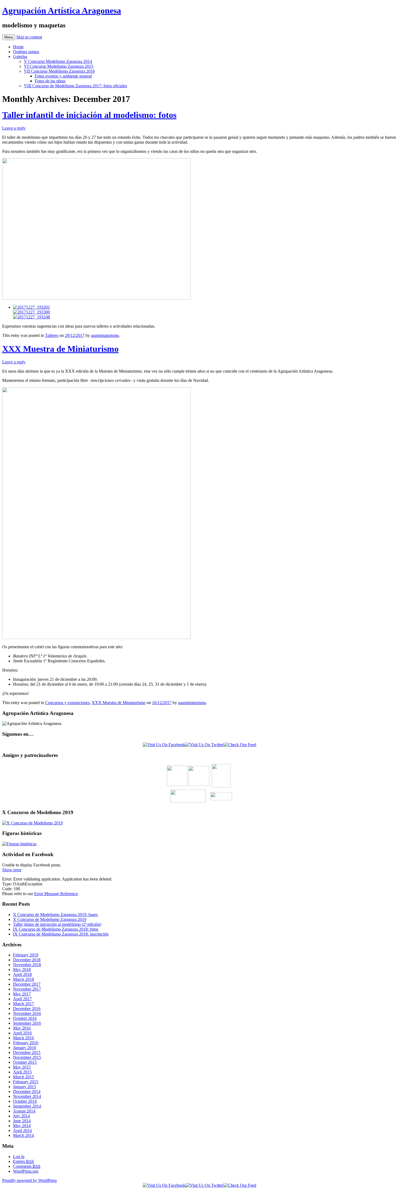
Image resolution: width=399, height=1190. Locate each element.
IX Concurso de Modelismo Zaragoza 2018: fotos (55, 929)
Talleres (51, 335)
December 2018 (26, 959)
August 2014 (24, 1111)
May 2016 (22, 1028)
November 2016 (27, 1013)
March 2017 (23, 1003)
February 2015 (25, 1081)
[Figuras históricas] (19, 843)
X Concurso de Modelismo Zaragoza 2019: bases (55, 914)
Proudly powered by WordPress (29, 1180)
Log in (18, 1156)
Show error (11, 869)
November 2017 (27, 989)
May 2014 (22, 1125)
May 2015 (22, 1067)
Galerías (20, 56)
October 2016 (25, 1018)
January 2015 (24, 1086)
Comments (26, 1166)
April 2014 (22, 1130)
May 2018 (22, 969)
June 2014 (22, 1120)
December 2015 (26, 1052)
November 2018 (27, 964)
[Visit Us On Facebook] (164, 744)
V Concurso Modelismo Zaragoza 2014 (58, 61)
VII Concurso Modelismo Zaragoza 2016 (59, 71)
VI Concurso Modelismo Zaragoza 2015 (58, 66)
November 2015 (27, 1057)
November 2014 (27, 1096)
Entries (23, 1161)
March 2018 (23, 979)
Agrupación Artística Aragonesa (61, 10)
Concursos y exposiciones (67, 702)
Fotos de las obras (50, 81)
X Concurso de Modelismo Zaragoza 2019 (49, 919)
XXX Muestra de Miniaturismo (60, 349)
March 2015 (23, 1077)
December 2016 (26, 1008)
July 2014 (21, 1116)
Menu (8, 37)
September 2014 (27, 1106)
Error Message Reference (56, 893)
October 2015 (25, 1062)
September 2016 (27, 1023)
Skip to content (29, 37)
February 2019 (25, 955)
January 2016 (24, 1047)
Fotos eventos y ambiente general (63, 76)
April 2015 (22, 1072)
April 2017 (22, 998)
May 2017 (22, 994)
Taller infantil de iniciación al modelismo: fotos (89, 115)
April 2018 (22, 974)
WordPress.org (25, 1171)
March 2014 (23, 1135)
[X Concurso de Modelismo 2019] (32, 823)
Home (18, 46)
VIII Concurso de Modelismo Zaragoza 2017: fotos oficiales (75, 85)
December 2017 (26, 984)
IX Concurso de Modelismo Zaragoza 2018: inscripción (61, 934)
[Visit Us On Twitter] (204, 744)
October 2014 (25, 1101)
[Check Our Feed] (239, 744)
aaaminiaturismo (105, 335)
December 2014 (26, 1091)
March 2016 (23, 1038)
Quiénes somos (26, 51)
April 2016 (22, 1033)
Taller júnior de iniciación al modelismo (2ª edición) (57, 924)
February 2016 (25, 1042)
